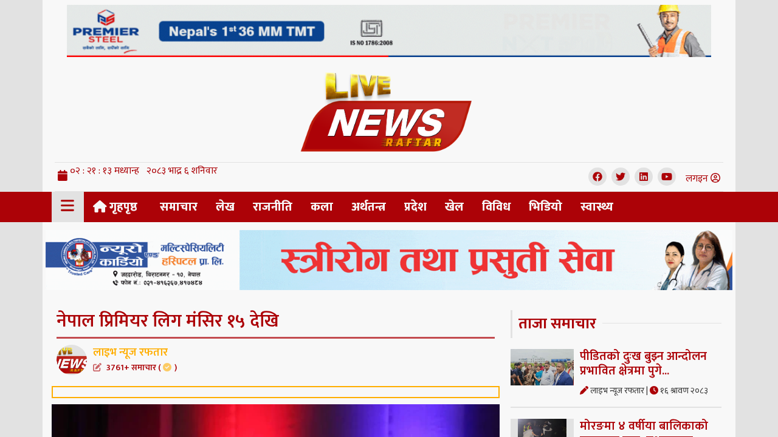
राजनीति (272, 207)
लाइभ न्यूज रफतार (135, 359)
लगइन (698, 179)
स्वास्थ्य (596, 207)
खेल (454, 207)
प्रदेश (415, 207)
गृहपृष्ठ (121, 207)
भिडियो (545, 207)
